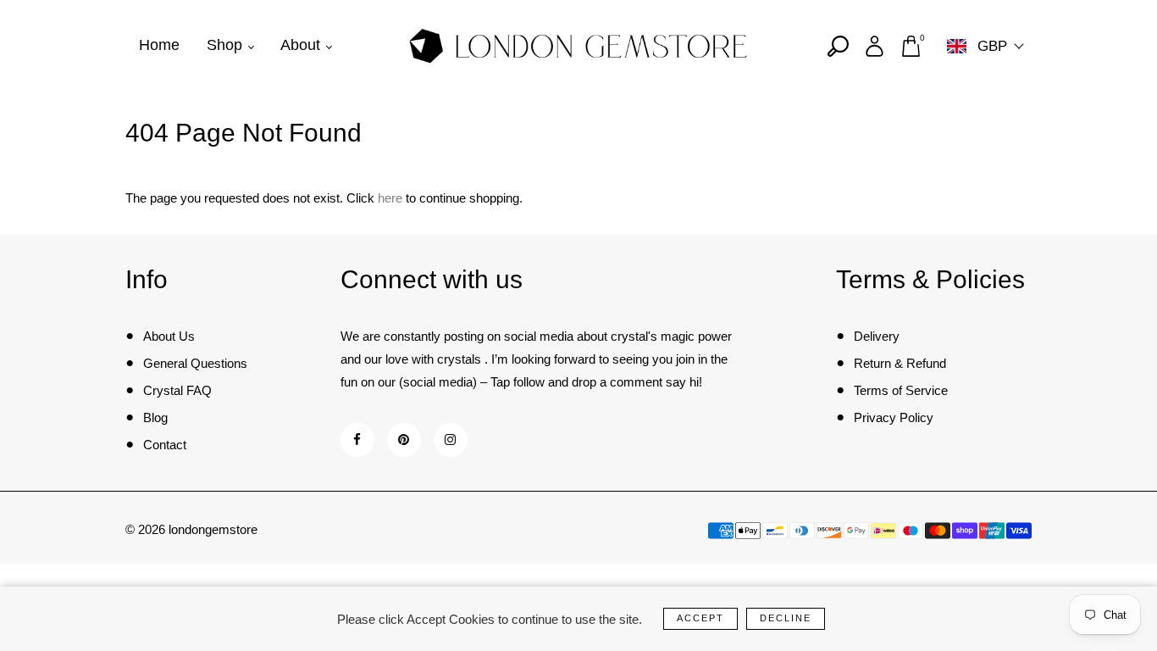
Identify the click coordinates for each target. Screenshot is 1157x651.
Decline (785, 618)
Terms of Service (901, 390)
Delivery (877, 336)
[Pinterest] (403, 439)
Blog (155, 417)
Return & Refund (900, 363)
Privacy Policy (893, 417)
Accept (700, 618)
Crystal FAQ (177, 390)
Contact (164, 444)
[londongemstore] (578, 44)
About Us (169, 336)
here (390, 198)
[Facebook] (357, 439)
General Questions (195, 363)
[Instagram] (450, 439)
